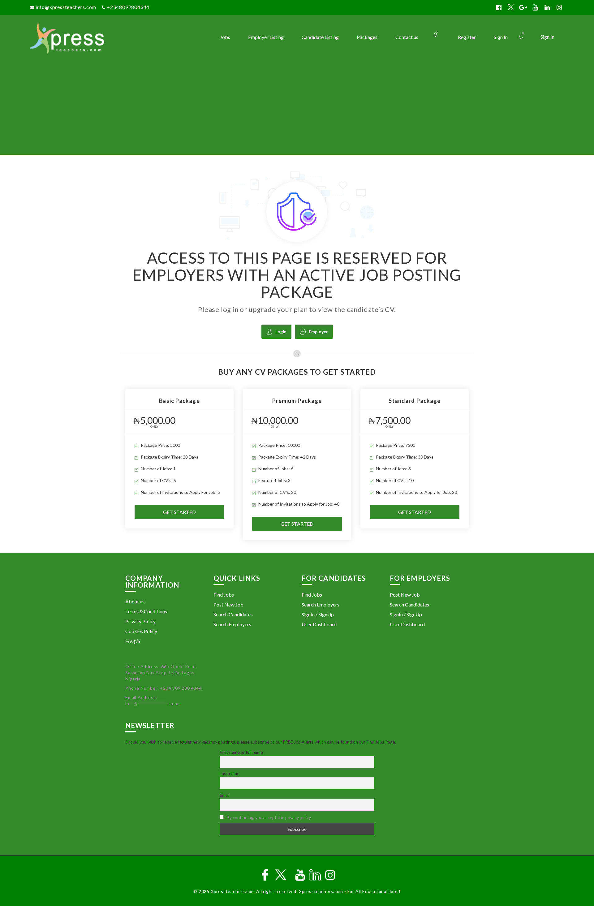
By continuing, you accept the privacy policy (269, 817)
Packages (367, 37)
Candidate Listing (320, 37)
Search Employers (232, 624)
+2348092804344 (128, 7)
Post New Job (228, 604)
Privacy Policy (140, 621)
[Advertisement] (297, 108)
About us (134, 601)
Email (225, 795)
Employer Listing (266, 37)
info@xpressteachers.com (66, 7)
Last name (229, 773)
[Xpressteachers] (96, 38)
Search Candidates (233, 614)
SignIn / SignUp (318, 614)
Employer (318, 331)
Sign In (547, 37)
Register (467, 37)
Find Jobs (223, 595)
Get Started (179, 512)
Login (280, 331)
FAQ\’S (132, 641)
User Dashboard (319, 624)
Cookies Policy (141, 631)
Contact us (406, 37)
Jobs (225, 37)
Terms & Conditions (146, 611)
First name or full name (241, 752)
